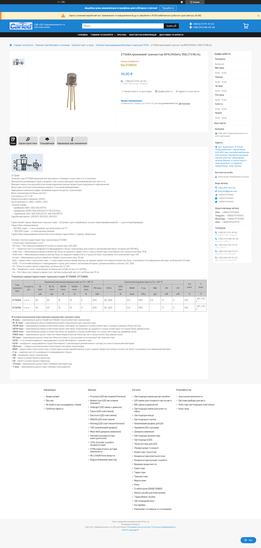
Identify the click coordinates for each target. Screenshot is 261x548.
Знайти (170, 26)
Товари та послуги (102, 35)
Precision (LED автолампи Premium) (108, 396)
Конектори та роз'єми (145, 452)
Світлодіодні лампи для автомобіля (152, 396)
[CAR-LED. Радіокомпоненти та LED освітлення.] (21, 26)
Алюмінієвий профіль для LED (148, 423)
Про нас (121, 35)
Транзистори (141, 476)
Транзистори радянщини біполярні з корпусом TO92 (122, 45)
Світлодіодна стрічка (145, 419)
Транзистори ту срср (82, 45)
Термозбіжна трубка (144, 497)
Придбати (168, 8)
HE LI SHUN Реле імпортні (102, 455)
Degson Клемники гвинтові (103, 460)
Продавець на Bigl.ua (130, 524)
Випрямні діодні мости (145, 464)
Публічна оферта (54, 409)
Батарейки (139, 505)
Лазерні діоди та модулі (146, 448)
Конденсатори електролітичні (149, 456)
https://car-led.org (226, 187)
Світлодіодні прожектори (147, 436)
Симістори (139, 468)
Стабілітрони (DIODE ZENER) (148, 488)
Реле (136, 484)
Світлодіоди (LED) (143, 440)
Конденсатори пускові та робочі (150, 460)
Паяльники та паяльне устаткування (152, 509)
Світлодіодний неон (144, 501)
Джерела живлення (144, 431)
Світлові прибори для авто (192, 400)
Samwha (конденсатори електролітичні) (102, 437)
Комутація (184, 409)
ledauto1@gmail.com (227, 191)
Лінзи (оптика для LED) (145, 444)
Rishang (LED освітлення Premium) (107, 423)
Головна (83, 35)
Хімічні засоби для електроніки (149, 493)
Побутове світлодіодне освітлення (196, 404)
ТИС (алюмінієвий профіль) (103, 427)
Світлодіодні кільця (144, 415)
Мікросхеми (140, 480)
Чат (251, 540)
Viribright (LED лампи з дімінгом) (106, 407)
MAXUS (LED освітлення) (102, 419)
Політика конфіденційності (164, 527)
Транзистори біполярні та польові (52, 45)
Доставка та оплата (171, 35)
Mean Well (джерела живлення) (105, 431)
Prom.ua (145, 522)
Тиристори (139, 472)
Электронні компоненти (191, 396)
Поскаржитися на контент (139, 527)
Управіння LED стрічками (146, 427)
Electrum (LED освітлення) (103, 415)
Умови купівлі (52, 396)
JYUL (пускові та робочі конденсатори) (102, 443)
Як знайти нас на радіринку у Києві (63, 404)
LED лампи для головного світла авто (153, 400)
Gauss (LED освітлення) (102, 411)
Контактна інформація (142, 35)
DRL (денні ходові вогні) (146, 404)
